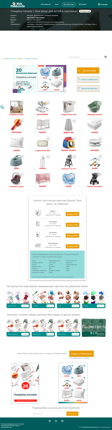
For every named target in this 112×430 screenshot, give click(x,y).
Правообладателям (6, 427)
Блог (57, 4)
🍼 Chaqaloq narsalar (30, 58)
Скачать (72, 214)
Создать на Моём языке (89, 79)
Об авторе (82, 4)
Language (101, 4)
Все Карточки (69, 4)
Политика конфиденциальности (10, 424)
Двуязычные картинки (89, 88)
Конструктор (46, 4)
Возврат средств (15, 425)
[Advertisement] (56, 42)
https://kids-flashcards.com (90, 427)
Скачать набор (89, 71)
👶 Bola (19, 58)
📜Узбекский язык (10, 58)
